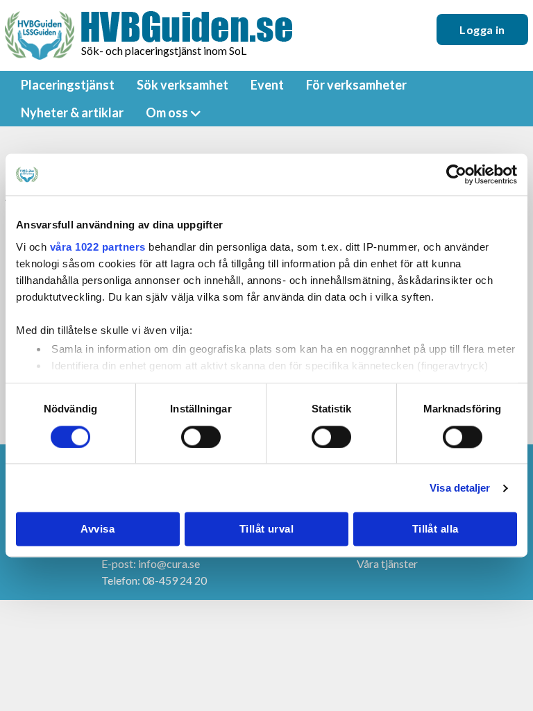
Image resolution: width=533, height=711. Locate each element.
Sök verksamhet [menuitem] (182, 84)
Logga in (482, 29)
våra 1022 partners (98, 247)
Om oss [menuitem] (167, 112)
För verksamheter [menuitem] (356, 84)
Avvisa (98, 529)
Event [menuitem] (267, 84)
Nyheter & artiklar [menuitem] (72, 112)
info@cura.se (169, 563)
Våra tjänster (387, 563)
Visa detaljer (460, 488)
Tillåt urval (266, 529)
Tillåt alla (435, 529)
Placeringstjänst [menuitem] (68, 84)
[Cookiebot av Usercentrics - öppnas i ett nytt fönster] (456, 174)
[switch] (201, 437)
